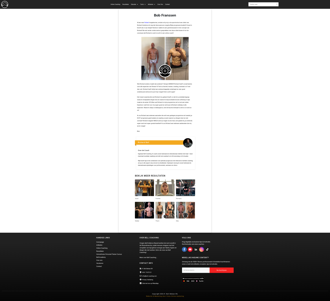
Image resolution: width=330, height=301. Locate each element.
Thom (157, 221)
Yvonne (157, 198)
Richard (146, 22)
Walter (137, 221)
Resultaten (100, 251)
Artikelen (99, 245)
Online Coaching (101, 248)
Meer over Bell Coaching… (148, 257)
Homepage (100, 242)
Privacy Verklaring (147, 279)
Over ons (99, 260)
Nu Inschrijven (222, 270)
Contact (99, 266)
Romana (178, 198)
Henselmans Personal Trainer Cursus (109, 254)
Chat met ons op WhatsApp (150, 283)
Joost (136, 198)
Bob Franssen (165, 15)
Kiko (177, 221)
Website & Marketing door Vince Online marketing (165, 296)
